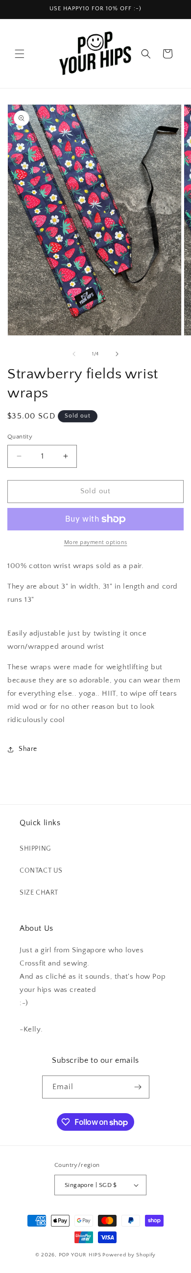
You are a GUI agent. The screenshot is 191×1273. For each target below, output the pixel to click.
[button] (19, 54)
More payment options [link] (95, 542)
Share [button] (28, 749)
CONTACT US (41, 871)
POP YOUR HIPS (80, 1255)
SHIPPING (35, 849)
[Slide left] (74, 354)
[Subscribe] (138, 1086)
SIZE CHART (39, 893)
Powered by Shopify (129, 1255)
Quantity (19, 436)
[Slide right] (117, 354)
